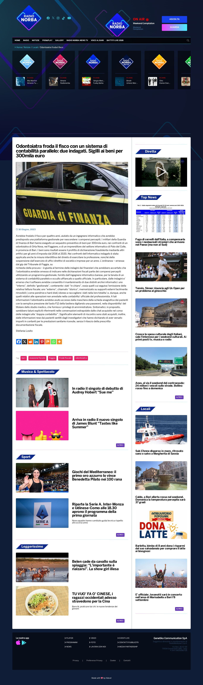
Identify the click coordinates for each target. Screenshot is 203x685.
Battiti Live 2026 (115, 40)
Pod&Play (47, 40)
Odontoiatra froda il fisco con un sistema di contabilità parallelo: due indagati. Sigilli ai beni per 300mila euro (69, 151)
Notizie (35, 40)
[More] (59, 341)
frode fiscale (65, 358)
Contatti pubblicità (129, 642)
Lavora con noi (98, 647)
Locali (35, 47)
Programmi (71, 642)
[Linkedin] (36, 341)
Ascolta (174, 19)
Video (93, 638)
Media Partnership (128, 647)
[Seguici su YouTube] (69, 19)
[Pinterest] (42, 341)
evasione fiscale (37, 358)
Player (69, 638)
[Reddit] (30, 341)
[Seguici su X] (53, 19)
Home (17, 40)
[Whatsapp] (53, 341)
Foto (93, 642)
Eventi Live (124, 638)
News (68, 647)
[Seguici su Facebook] (48, 19)
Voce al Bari (97, 40)
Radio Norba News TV (77, 40)
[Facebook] (18, 341)
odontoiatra (81, 358)
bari (24, 358)
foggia (52, 358)
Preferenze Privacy (94, 660)
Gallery (59, 40)
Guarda (174, 27)
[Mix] (47, 341)
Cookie (113, 660)
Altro (119, 445)
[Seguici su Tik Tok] (63, 19)
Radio (26, 40)
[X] (24, 341)
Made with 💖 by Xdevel (101, 678)
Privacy (76, 660)
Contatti (126, 660)
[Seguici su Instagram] (58, 19)
